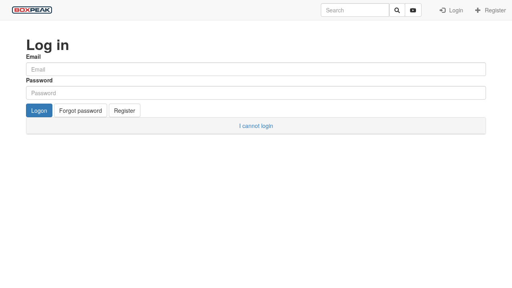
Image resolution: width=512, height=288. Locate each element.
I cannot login (256, 126)
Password (39, 80)
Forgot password (80, 110)
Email (33, 56)
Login (455, 10)
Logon (39, 110)
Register (494, 10)
